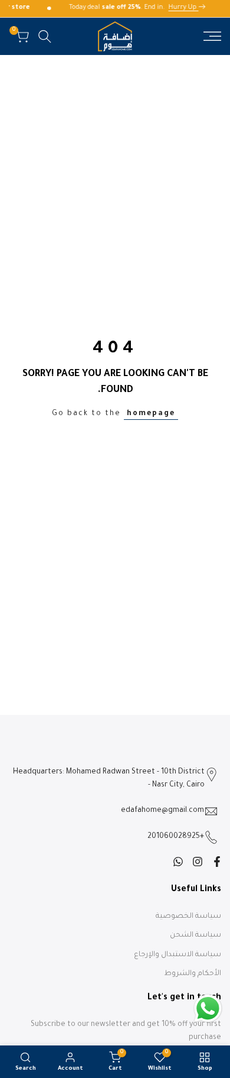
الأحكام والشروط (192, 974)
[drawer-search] (44, 36)
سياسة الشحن (195, 935)
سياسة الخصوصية (188, 916)
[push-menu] (212, 36)
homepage (151, 414)
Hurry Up (185, 7)
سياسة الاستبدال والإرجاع (177, 955)
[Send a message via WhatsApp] (208, 1008)
